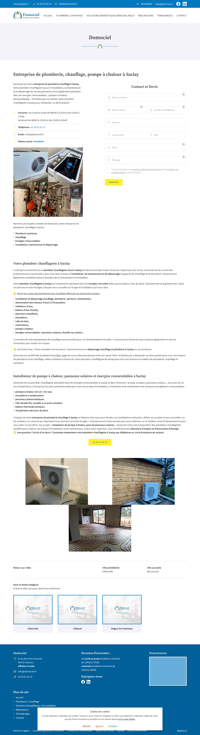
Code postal (116, 134)
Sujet (112, 147)
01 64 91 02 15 (38, 127)
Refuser (87, 726)
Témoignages (165, 15)
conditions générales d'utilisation (146, 169)
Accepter (113, 726)
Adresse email (116, 109)
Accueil (48, 15)
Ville (154, 134)
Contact (182, 15)
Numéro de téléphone (162, 109)
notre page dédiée (126, 719)
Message (114, 159)
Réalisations (145, 15)
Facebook (39, 141)
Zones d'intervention (137, 730)
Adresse (114, 122)
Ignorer (99, 726)
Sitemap (121, 730)
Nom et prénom (117, 97)
